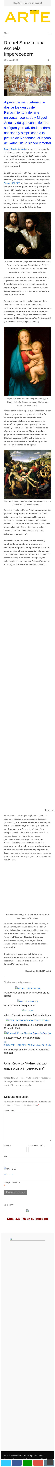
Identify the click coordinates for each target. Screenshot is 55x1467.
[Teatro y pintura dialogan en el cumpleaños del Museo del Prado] (27, 1182)
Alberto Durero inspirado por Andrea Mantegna (27, 1177)
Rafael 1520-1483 (12, 183)
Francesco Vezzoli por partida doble (22, 1200)
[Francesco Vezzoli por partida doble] (27, 1195)
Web (6, 1318)
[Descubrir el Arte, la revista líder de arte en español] (27, 16)
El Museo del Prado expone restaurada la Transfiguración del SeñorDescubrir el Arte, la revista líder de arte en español (27, 1243)
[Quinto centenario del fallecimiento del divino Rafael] (27, 1150)
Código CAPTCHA (12, 1344)
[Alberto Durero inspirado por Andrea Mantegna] (27, 1173)
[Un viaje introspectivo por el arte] (27, 1163)
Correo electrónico (36, 1307)
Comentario (10, 1272)
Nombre (7, 1307)
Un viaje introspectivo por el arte (20, 1167)
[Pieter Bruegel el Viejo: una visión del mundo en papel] (27, 1205)
